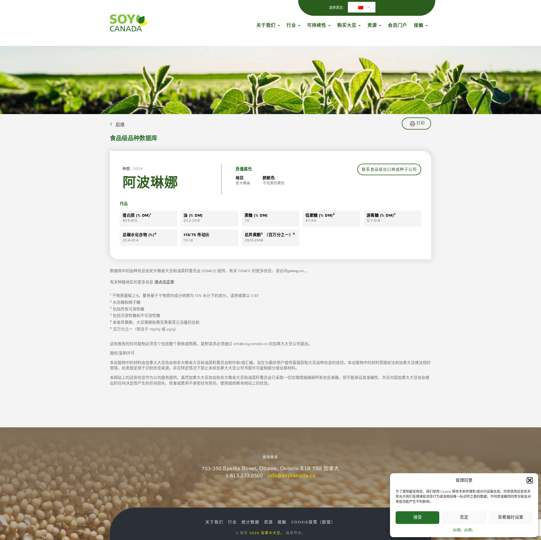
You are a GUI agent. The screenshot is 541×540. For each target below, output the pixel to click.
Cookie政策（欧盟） (313, 522)
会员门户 (397, 25)
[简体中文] (361, 7)
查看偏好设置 (510, 517)
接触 (419, 25)
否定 (464, 517)
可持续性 (317, 25)
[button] (530, 480)
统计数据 (250, 522)
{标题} (457, 530)
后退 (120, 125)
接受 (417, 517)
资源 (372, 25)
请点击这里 (164, 282)
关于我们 (266, 25)
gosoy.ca (295, 271)
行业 (292, 25)
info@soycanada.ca (291, 475)
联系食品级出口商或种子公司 (389, 169)
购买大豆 (347, 25)
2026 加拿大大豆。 (267, 533)
